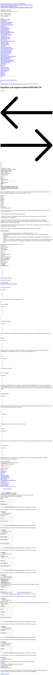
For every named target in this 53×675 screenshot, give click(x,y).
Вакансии (3, 75)
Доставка (16, 188)
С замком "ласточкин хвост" (7, 24)
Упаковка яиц (4, 36)
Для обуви (3, 46)
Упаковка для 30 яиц (5, 38)
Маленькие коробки (5, 33)
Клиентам (3, 65)
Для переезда (4, 21)
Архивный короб (5, 29)
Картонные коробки (5, 19)
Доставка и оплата (5, 68)
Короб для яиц (4, 39)
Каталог (2, 470)
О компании (3, 63)
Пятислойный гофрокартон (7, 59)
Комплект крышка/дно (6, 52)
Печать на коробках (5, 62)
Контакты (3, 73)
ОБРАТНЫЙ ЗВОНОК (5, 583)
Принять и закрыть (5, 673)
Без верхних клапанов (6, 23)
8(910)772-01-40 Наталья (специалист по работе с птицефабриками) (16, 5)
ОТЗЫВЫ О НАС (5, 265)
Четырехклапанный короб (7, 22)
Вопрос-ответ (4, 71)
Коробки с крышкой (5, 31)
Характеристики (9, 188)
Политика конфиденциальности (8, 480)
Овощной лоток (4, 54)
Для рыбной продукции (6, 51)
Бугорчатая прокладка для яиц (8, 41)
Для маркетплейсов (5, 44)
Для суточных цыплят (6, 53)
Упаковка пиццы (4, 43)
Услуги (2, 66)
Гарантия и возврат (5, 70)
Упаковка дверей (4, 42)
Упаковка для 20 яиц (5, 37)
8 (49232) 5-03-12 (13, 6)
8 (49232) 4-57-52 (5, 6)
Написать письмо (28, 7)
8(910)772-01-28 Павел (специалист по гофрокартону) (13, 3)
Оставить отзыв (4, 282)
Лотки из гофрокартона (6, 47)
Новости (3, 72)
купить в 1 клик (14, 186)
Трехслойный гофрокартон (7, 61)
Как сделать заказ (5, 67)
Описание (3, 188)
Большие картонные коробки (7, 32)
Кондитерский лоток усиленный (8, 56)
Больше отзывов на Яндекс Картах (9, 283)
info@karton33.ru (4, 485)
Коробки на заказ (5, 27)
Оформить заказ (4, 666)
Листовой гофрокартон (6, 57)
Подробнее (33, 671)
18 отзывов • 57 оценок (6, 277)
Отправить (3, 511)
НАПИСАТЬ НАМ (4, 580)
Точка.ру (12, 463)
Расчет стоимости (7, 488)
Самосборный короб (5, 28)
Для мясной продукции (6, 49)
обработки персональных (15, 507)
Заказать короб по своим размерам (16, 7)
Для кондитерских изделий (7, 48)
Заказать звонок (4, 7)
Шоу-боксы (3, 26)
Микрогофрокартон (5, 58)
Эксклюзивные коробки (6, 34)
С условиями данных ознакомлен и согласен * (19, 507)
